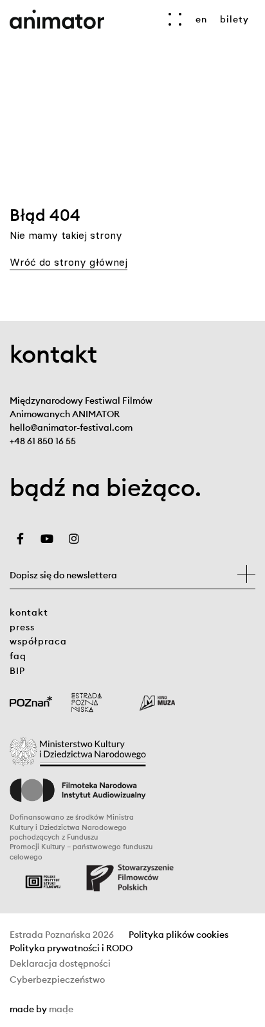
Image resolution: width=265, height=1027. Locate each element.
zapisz (246, 574)
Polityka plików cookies (178, 935)
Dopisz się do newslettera (63, 575)
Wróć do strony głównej (68, 261)
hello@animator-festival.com (71, 427)
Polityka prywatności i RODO (71, 948)
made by (102, 1009)
